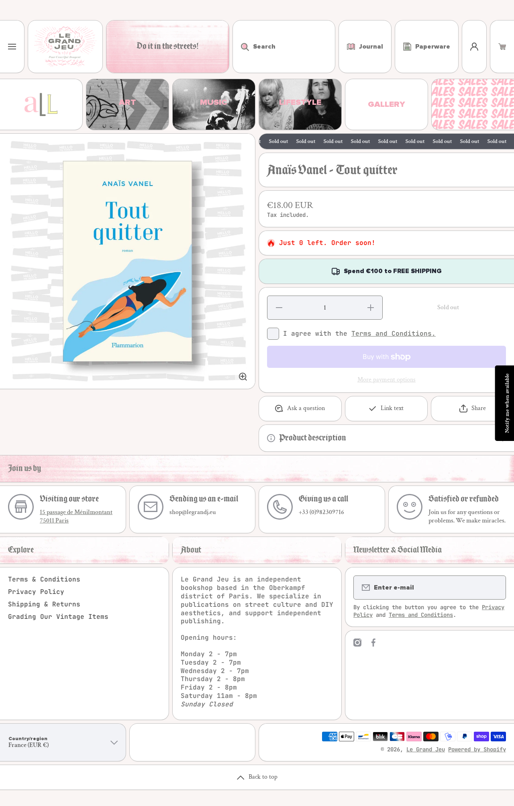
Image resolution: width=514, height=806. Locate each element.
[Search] (241, 46)
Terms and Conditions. (393, 333)
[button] (502, 46)
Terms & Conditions (44, 579)
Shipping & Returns (44, 604)
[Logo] (65, 46)
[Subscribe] (494, 587)
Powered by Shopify (477, 749)
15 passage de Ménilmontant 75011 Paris (76, 516)
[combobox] (284, 46)
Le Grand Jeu (425, 749)
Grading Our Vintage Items (58, 616)
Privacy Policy (36, 592)
